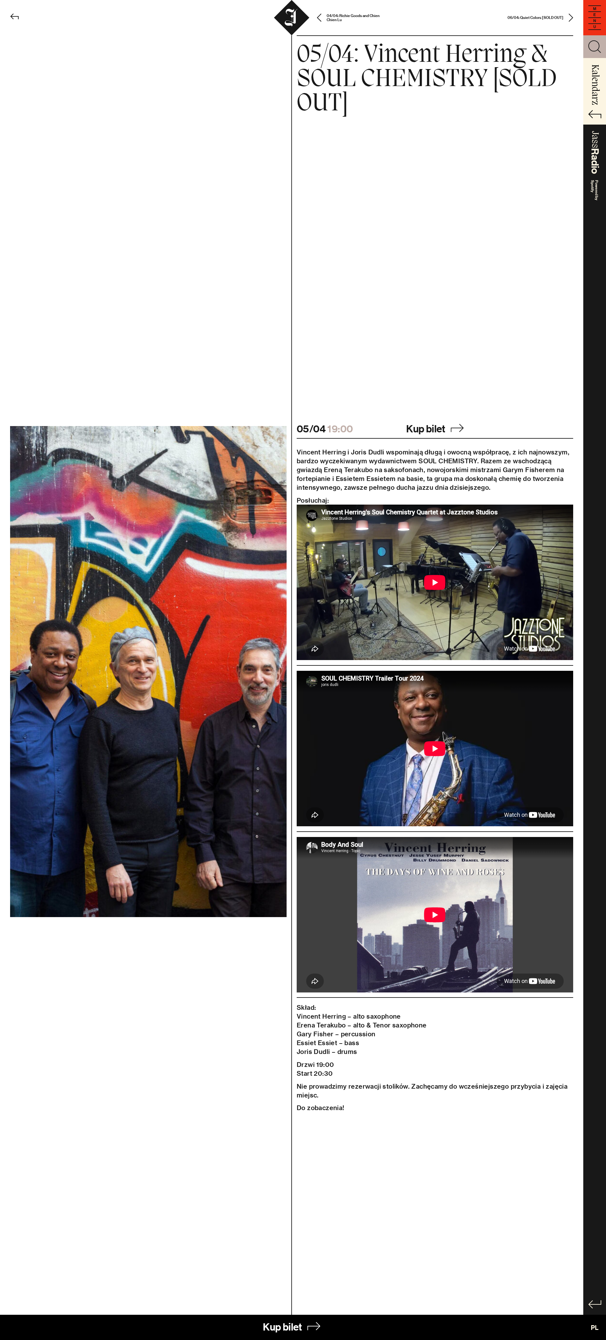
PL (594, 1327)
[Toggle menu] (594, 17)
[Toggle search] (594, 46)
